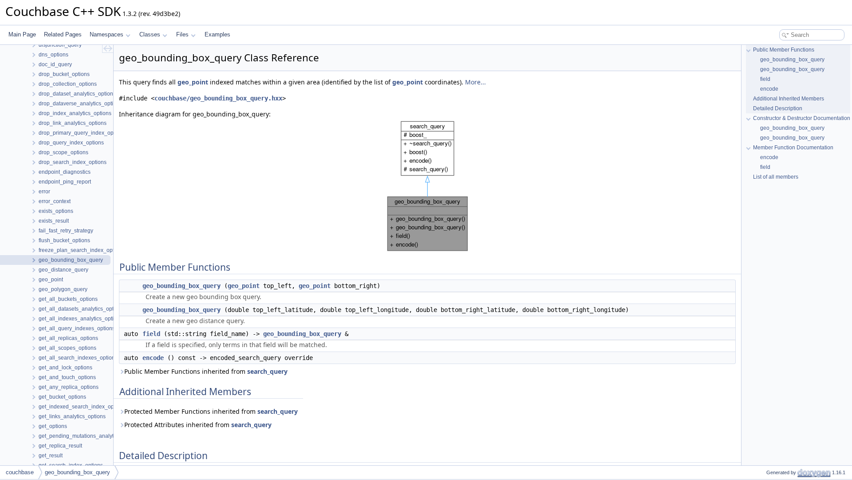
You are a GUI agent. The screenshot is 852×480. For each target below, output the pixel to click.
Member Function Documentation (793, 147)
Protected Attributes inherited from (198, 424)
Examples (217, 34)
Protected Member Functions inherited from (211, 411)
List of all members (775, 177)
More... (475, 82)
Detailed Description (777, 108)
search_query (267, 371)
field (151, 333)
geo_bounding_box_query (181, 285)
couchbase (20, 472)
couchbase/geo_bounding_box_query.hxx (218, 98)
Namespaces (106, 34)
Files (182, 34)
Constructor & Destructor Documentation (801, 118)
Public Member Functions (783, 50)
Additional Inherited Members (788, 99)
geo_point (193, 82)
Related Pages (63, 34)
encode (153, 357)
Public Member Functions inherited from (206, 371)
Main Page (22, 34)
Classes (149, 34)
